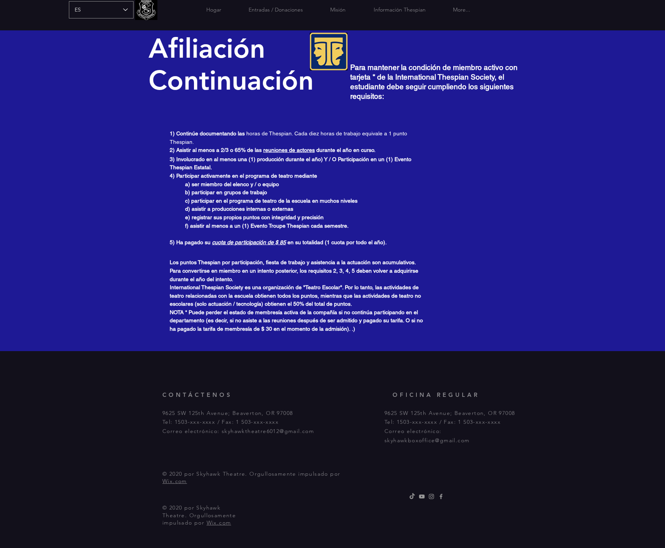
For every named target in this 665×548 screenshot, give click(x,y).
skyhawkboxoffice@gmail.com (427, 440)
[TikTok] (412, 496)
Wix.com (174, 481)
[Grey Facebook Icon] (441, 496)
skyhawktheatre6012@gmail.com (268, 431)
